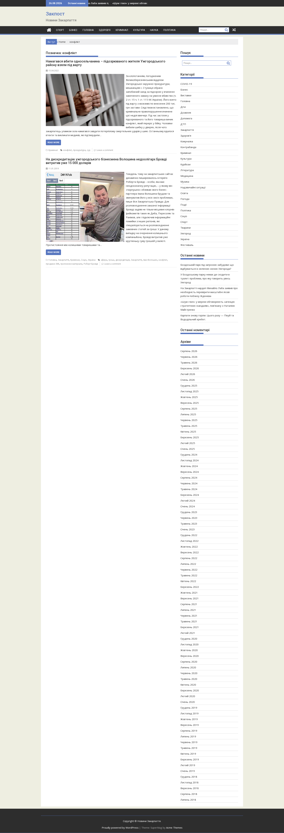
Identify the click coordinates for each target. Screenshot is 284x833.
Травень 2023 (188, 523)
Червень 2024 (188, 483)
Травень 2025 (188, 425)
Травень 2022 (188, 575)
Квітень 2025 (188, 431)
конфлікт (67, 150)
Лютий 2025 (187, 443)
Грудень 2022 (188, 535)
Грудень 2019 (188, 707)
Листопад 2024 (189, 460)
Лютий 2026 (187, 374)
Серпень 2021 (188, 604)
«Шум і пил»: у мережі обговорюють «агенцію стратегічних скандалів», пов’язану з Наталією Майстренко (207, 305)
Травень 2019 (188, 748)
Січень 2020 (187, 702)
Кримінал (122, 30)
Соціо (84, 259)
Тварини (185, 227)
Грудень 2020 (188, 638)
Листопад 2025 (189, 391)
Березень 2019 (189, 759)
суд (88, 150)
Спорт (60, 30)
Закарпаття (63, 259)
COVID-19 (186, 83)
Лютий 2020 (187, 696)
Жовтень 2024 (189, 466)
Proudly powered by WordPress (120, 827)
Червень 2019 (188, 742)
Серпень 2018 (188, 794)
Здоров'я (185, 135)
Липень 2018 (188, 799)
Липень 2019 (188, 736)
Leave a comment (105, 150)
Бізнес (73, 30)
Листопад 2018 (189, 782)
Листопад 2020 (189, 644)
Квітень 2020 (188, 684)
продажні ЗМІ (52, 263)
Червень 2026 (188, 356)
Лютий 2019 (187, 765)
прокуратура (79, 150)
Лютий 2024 (187, 500)
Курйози (185, 164)
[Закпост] (49, 29)
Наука (154, 30)
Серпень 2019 (188, 730)
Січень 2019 (187, 771)
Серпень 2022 (188, 558)
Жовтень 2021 (189, 592)
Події (183, 204)
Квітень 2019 (188, 753)
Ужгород (185, 233)
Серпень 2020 (188, 661)
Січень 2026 (187, 379)
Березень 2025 (189, 437)
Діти (183, 106)
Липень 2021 (188, 609)
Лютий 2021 (187, 632)
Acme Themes (174, 827)
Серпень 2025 (188, 408)
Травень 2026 (188, 362)
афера (104, 259)
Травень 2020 (188, 678)
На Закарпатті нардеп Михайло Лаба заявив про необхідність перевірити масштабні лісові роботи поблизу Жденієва (209, 292)
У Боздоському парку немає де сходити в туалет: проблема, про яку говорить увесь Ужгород (205, 278)
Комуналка (186, 141)
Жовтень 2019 (189, 719)
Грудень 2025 (188, 385)
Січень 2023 (187, 529)
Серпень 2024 (188, 477)
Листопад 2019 (189, 713)
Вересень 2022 (189, 552)
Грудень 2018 (188, 776)
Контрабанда (188, 147)
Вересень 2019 (189, 725)
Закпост (55, 14)
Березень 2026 (189, 368)
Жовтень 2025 (189, 397)
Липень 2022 (188, 563)
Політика (169, 30)
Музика (184, 181)
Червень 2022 (188, 569)
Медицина (186, 175)
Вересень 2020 (189, 655)
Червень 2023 (188, 517)
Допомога (186, 118)
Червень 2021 (188, 615)
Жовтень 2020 (189, 650)
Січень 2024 (187, 506)
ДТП (183, 124)
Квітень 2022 (188, 581)
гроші (111, 259)
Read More (53, 142)
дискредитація (123, 259)
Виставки (185, 95)
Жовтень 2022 (189, 546)
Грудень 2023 (188, 512)
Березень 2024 (189, 494)
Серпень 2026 (188, 351)
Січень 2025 (187, 448)
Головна (88, 30)
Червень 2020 (188, 673)
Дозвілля (185, 112)
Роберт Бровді (91, 263)
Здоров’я (104, 30)
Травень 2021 (188, 621)
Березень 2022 (189, 586)
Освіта (184, 193)
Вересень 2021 (189, 598)
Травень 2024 (188, 489)
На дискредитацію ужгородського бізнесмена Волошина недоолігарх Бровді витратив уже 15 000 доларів (106, 161)
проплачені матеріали (71, 263)
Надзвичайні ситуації (193, 187)
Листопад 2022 (189, 540)
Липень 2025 (188, 414)
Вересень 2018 (189, 788)
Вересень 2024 (189, 471)
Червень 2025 (188, 420)
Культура (139, 30)
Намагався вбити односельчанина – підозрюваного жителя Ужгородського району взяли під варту (105, 63)
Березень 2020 (189, 690)
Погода (184, 198)
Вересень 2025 (189, 402)
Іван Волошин (150, 259)
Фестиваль (186, 244)
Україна (91, 259)
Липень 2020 (188, 667)
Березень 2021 (189, 627)
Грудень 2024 (188, 454)
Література (187, 170)
